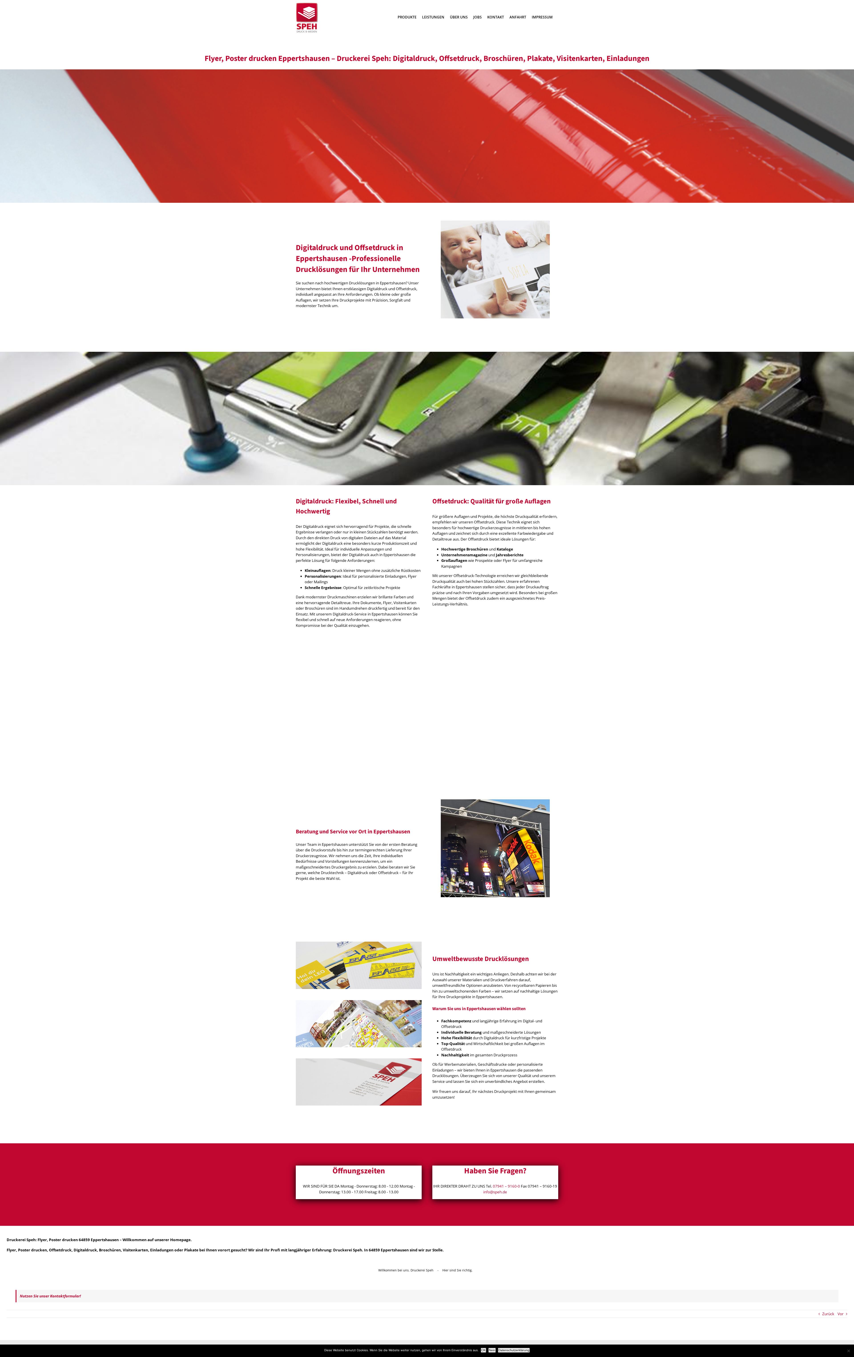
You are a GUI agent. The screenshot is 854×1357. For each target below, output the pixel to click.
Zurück (828, 1313)
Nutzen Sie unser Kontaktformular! (50, 1296)
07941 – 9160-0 (506, 1186)
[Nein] (848, 1351)
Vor (841, 1313)
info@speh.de (495, 1191)
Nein (492, 1350)
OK (483, 1350)
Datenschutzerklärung (513, 1350)
